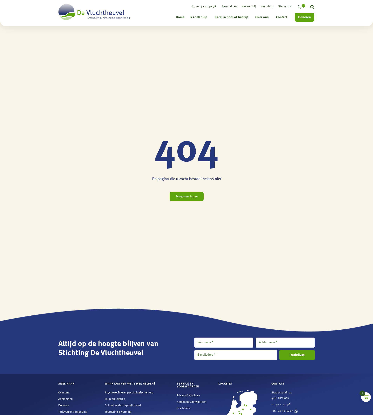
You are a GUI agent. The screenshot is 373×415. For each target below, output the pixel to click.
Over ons (262, 17)
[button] (312, 8)
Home (180, 17)
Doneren (304, 17)
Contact (281, 17)
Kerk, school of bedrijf (231, 17)
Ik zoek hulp (198, 17)
